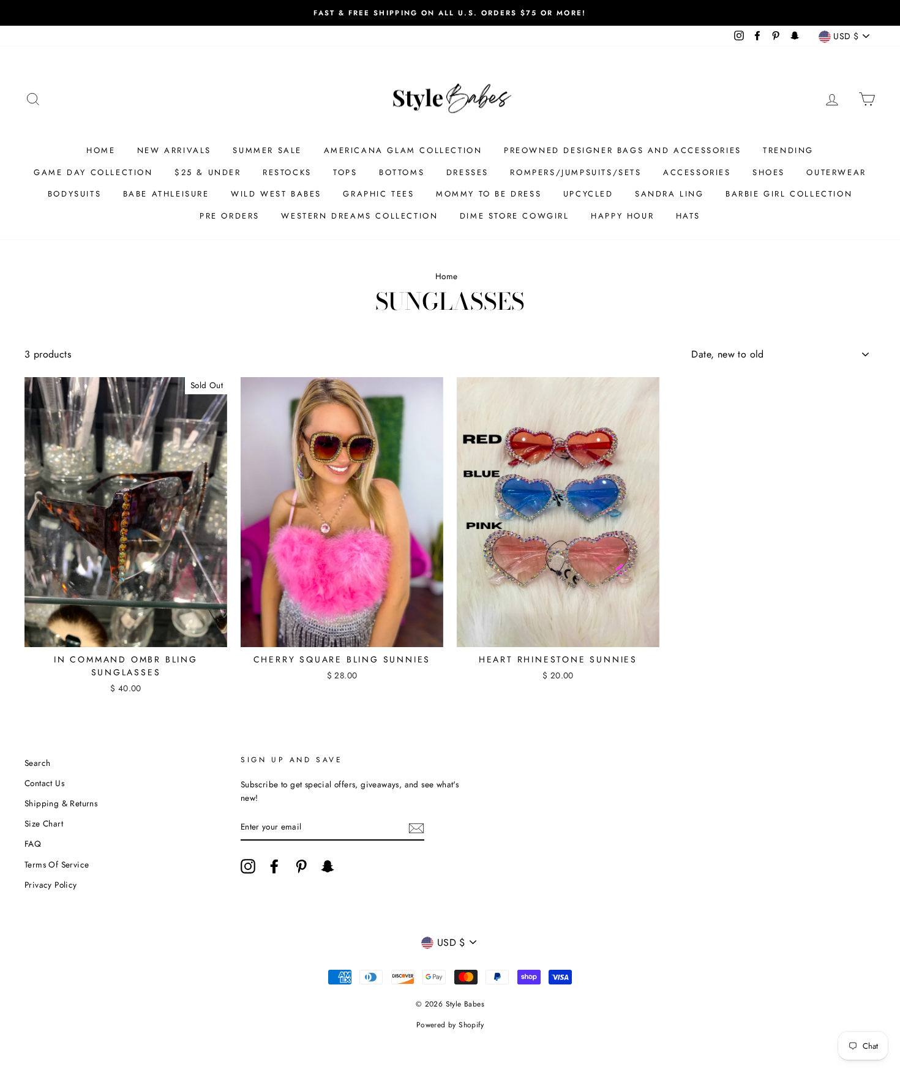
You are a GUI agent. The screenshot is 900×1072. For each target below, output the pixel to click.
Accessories (697, 172)
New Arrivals (174, 150)
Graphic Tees (378, 194)
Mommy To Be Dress (488, 194)
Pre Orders (230, 216)
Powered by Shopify (450, 1024)
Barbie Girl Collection (789, 194)
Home (100, 150)
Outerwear (836, 172)
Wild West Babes (276, 194)
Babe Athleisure (166, 194)
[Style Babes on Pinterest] (301, 866)
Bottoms (401, 172)
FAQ (32, 844)
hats (688, 216)
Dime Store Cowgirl (514, 216)
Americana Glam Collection (403, 150)
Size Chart (43, 823)
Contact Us (44, 783)
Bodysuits (74, 194)
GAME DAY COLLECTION (93, 172)
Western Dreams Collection (359, 216)
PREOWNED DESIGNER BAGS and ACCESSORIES (622, 150)
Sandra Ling (669, 194)
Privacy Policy (50, 885)
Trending (788, 150)
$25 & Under (207, 172)
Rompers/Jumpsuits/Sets (575, 172)
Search (37, 763)
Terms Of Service (56, 864)
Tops (345, 172)
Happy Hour (622, 216)
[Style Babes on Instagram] (248, 866)
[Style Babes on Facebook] (274, 866)
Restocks (287, 172)
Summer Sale (267, 150)
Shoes (768, 172)
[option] (450, 13)
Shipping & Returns (60, 803)
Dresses (467, 172)
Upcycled (588, 194)
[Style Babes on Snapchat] (327, 866)
